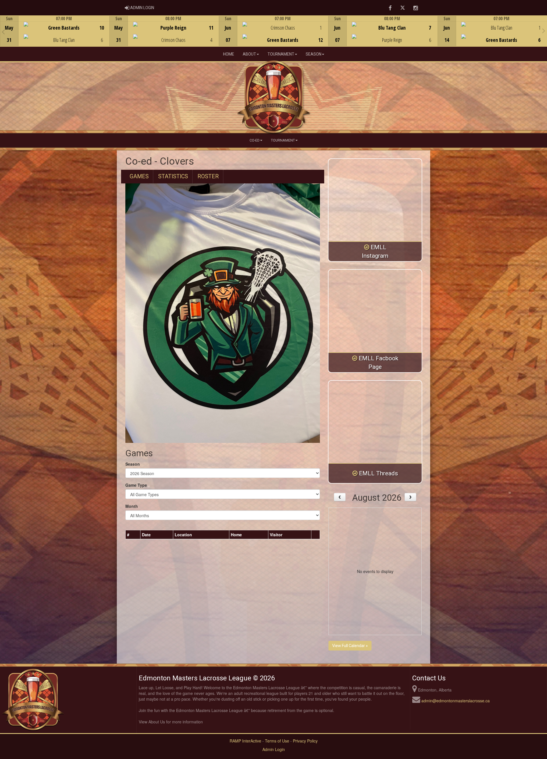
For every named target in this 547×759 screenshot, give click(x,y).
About (249, 54)
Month (131, 506)
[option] (54, 31)
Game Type (136, 485)
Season (313, 54)
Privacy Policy (305, 741)
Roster (208, 176)
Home (228, 54)
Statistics (173, 176)
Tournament (281, 54)
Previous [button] (3, 31)
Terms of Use (277, 741)
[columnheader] (133, 534)
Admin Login (273, 749)
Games (139, 176)
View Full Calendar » (350, 645)
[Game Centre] (54, 35)
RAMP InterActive (245, 741)
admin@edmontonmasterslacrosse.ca (455, 700)
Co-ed (255, 140)
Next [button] (543, 30)
